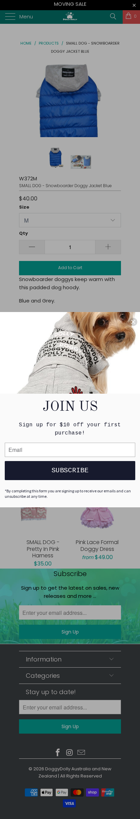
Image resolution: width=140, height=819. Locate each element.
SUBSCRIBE (70, 470)
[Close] (133, 322)
